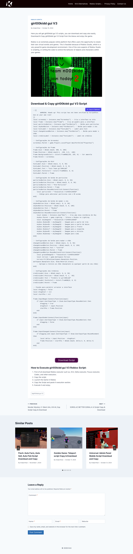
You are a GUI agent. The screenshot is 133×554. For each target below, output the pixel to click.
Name (32, 521)
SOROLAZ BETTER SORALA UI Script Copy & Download (87, 407)
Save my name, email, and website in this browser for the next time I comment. (58, 527)
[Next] (114, 448)
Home (70, 4)
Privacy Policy (109, 4)
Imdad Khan (36, 28)
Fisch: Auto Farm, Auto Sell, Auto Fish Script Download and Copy (29, 456)
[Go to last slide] (18, 448)
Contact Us (121, 4)
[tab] (62, 470)
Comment (33, 495)
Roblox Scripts (36, 19)
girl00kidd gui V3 (37, 393)
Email (58, 521)
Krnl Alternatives (81, 4)
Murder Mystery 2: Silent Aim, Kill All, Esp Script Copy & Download (44, 407)
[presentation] (31, 438)
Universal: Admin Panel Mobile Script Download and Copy (100, 456)
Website (85, 521)
